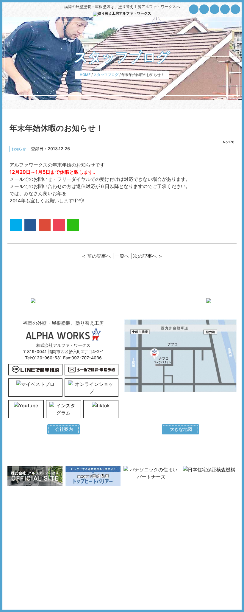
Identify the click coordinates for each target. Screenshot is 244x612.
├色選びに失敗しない (28, 542)
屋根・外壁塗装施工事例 (88, 517)
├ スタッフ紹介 (138, 536)
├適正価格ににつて (26, 536)
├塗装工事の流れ (24, 554)
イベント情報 (77, 536)
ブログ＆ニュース (82, 542)
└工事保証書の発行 (26, 561)
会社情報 (131, 517)
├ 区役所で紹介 (138, 529)
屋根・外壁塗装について (30, 517)
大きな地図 (180, 429)
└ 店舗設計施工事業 (201, 536)
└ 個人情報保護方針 (142, 542)
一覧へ (122, 256)
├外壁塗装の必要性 (26, 523)
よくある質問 (77, 529)
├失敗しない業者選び (28, 529)
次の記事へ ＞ (148, 256)
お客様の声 (75, 523)
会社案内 (63, 429)
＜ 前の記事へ (96, 256)
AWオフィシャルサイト (204, 517)
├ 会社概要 (134, 523)
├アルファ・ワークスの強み (34, 548)
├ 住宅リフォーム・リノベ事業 (207, 526)
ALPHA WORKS (126, 593)
